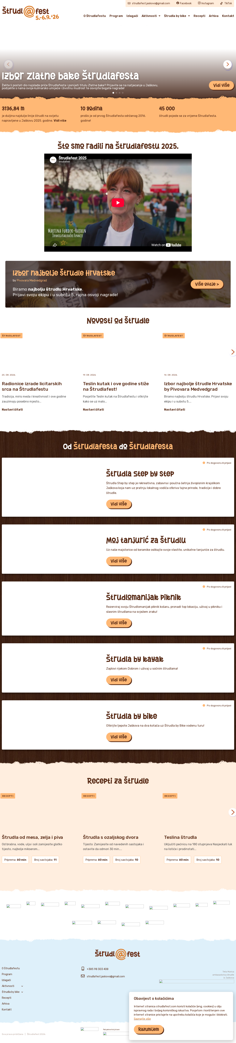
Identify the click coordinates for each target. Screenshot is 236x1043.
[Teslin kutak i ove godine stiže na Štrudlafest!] (118, 352)
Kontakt (228, 16)
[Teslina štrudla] (199, 812)
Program (116, 16)
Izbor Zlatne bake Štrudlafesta (70, 76)
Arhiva (213, 16)
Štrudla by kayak (135, 659)
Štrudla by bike (175, 16)
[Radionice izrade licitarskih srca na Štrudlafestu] (37, 352)
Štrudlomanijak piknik (143, 597)
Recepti (199, 16)
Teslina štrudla (180, 837)
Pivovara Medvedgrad (32, 280)
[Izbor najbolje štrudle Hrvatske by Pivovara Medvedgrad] (199, 352)
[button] (221, 85)
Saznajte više (142, 1018)
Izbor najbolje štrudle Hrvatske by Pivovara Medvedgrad (198, 386)
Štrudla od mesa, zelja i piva (32, 837)
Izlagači (132, 16)
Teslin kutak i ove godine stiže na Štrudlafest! (116, 386)
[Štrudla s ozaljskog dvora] (118, 812)
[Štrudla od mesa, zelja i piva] (37, 812)
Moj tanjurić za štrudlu (146, 540)
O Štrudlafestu (95, 16)
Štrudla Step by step (140, 474)
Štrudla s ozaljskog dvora (110, 837)
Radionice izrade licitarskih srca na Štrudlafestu (32, 386)
